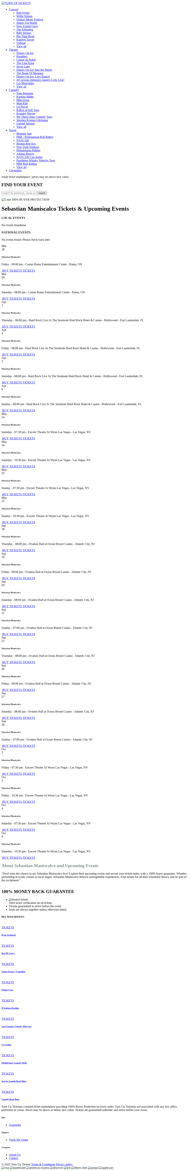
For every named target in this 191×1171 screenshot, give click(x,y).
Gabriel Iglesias (25, 123)
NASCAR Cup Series (29, 157)
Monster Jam (24, 133)
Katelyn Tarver (25, 39)
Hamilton (21, 56)
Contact (13, 1158)
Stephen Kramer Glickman (32, 120)
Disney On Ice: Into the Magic (34, 69)
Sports (12, 130)
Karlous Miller (25, 96)
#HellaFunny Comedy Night (14, 1063)
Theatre (13, 49)
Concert (13, 9)
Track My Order (18, 1139)
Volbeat (20, 43)
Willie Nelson (24, 16)
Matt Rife (22, 103)
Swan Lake (23, 66)
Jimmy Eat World (26, 22)
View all (21, 46)
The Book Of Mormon (29, 73)
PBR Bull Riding (26, 163)
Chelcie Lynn (7, 990)
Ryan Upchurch (8, 935)
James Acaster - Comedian (13, 971)
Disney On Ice (25, 53)
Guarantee (15, 1124)
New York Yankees (27, 147)
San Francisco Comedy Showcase (16, 1026)
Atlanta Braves (25, 153)
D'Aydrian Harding (10, 1008)
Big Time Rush (25, 36)
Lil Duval (22, 106)
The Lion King (25, 63)
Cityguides (15, 170)
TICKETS (29, 270)
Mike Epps (22, 100)
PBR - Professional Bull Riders (34, 137)
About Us (15, 1154)
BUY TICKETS (12, 270)
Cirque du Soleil (26, 59)
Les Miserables (25, 83)
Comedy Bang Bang (10, 1099)
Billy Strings (23, 32)
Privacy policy (64, 1164)
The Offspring (24, 29)
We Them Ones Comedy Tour (34, 116)
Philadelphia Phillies (28, 150)
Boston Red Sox (26, 143)
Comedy (14, 90)
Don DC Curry (8, 953)
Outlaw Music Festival (29, 19)
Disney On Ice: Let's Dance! (33, 76)
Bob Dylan (22, 12)
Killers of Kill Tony (28, 110)
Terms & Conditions (43, 1164)
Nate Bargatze (24, 93)
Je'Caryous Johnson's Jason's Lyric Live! (40, 79)
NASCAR (22, 140)
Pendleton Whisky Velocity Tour (35, 160)
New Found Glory (27, 26)
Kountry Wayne (25, 113)
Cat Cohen (6, 1044)
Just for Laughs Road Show (13, 1081)
